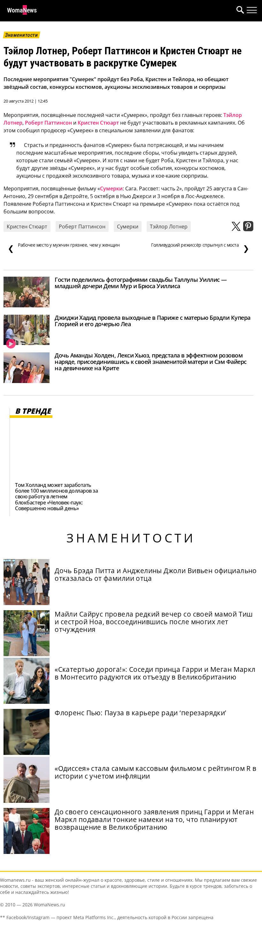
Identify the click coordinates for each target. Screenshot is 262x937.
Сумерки (111, 188)
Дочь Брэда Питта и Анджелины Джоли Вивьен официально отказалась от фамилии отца (156, 574)
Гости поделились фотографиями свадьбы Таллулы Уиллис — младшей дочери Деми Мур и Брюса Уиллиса (141, 283)
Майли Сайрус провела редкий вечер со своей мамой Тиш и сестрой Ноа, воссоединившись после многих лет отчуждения (154, 622)
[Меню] (252, 10)
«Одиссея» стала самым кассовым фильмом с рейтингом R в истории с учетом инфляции (155, 772)
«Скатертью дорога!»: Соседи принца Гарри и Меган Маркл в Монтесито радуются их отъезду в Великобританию (155, 673)
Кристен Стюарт (98, 122)
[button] (239, 10)
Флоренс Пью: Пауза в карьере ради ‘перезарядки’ (141, 712)
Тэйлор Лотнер (169, 226)
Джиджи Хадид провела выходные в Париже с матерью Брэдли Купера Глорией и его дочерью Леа (152, 321)
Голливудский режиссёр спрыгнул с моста (200, 248)
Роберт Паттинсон (48, 122)
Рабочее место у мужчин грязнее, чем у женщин (63, 248)
